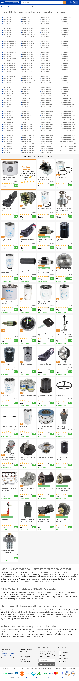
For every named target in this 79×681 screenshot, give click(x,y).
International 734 (64, 74)
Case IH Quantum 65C (47, 144)
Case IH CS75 (7, 106)
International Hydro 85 (66, 102)
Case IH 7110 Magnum (9, 58)
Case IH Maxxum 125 (28, 141)
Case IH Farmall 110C (28, 39)
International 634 (64, 61)
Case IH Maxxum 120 (28, 139)
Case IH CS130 (7, 100)
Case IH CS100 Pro (8, 91)
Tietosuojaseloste (41, 678)
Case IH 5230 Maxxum (9, 47)
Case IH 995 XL (7, 89)
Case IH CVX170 (7, 148)
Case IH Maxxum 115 (28, 137)
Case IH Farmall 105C (28, 30)
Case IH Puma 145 (46, 91)
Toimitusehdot (30, 678)
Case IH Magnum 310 (28, 128)
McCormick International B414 (68, 150)
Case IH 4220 (7, 28)
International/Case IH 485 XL (67, 115)
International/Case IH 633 (67, 122)
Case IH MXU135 (45, 80)
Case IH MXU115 (45, 74)
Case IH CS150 (7, 102)
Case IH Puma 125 (46, 85)
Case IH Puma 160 (46, 100)
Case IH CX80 (26, 21)
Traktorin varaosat (12, 7)
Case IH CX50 (7, 152)
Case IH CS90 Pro (8, 117)
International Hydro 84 (66, 100)
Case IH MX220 (45, 39)
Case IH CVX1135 (8, 124)
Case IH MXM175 (45, 65)
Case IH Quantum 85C (47, 148)
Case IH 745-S (7, 80)
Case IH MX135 (45, 26)
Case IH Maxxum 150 (28, 152)
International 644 (64, 63)
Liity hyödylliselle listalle (47, 664)
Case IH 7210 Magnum (9, 67)
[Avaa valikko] (2, 2)
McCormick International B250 (68, 146)
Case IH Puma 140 (46, 89)
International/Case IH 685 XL (67, 124)
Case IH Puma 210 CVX (47, 128)
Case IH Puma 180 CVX (47, 111)
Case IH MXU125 (45, 76)
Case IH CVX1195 (8, 135)
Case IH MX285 (45, 50)
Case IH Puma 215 (46, 130)
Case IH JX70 (25, 96)
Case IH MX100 (45, 17)
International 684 (64, 69)
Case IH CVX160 (7, 146)
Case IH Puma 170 (46, 106)
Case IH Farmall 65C (27, 63)
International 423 (64, 32)
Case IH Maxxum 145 (28, 150)
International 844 (64, 89)
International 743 (64, 76)
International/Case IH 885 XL (67, 135)
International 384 (64, 30)
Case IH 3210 (7, 17)
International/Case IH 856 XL (67, 133)
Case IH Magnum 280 (28, 126)
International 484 (64, 45)
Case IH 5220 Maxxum (9, 45)
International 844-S (65, 91)
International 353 (64, 21)
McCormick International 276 (68, 141)
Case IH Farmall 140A (28, 61)
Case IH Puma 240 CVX (47, 141)
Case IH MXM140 (45, 61)
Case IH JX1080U (26, 87)
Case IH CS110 (7, 96)
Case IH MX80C (45, 52)
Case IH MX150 (45, 28)
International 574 (64, 54)
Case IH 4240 (7, 32)
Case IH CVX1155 (8, 128)
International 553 (64, 50)
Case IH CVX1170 (8, 130)
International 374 (64, 26)
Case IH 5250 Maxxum (9, 52)
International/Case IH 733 (67, 126)
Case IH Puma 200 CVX (47, 124)
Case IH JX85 (25, 104)
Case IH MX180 (45, 32)
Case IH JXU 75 (26, 117)
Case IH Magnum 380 (28, 130)
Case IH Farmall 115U (28, 47)
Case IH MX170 (45, 30)
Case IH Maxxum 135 (28, 146)
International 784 (64, 80)
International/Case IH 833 (67, 130)
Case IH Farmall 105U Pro (29, 34)
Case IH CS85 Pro (8, 113)
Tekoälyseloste (66, 678)
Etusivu (3, 7)
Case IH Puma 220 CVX (47, 135)
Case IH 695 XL (7, 56)
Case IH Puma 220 (46, 133)
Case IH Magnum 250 (28, 124)
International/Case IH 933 (67, 137)
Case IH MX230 (45, 41)
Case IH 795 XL (7, 82)
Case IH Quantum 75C (47, 146)
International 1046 (46, 152)
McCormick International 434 (68, 144)
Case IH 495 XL (7, 34)
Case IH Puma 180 (46, 109)
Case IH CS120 (7, 98)
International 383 (64, 28)
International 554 (64, 52)
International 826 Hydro (66, 85)
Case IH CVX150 (7, 144)
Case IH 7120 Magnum (9, 61)
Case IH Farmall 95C (27, 76)
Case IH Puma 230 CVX (47, 139)
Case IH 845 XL (7, 85)
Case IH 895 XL (7, 87)
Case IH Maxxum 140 (28, 148)
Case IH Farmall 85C (27, 69)
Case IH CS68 (7, 104)
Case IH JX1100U (26, 91)
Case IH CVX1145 (8, 126)
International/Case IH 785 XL (67, 128)
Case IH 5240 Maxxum (9, 50)
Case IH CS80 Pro (8, 111)
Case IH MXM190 (45, 67)
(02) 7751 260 (7, 655)
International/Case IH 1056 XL (68, 104)
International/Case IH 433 (67, 113)
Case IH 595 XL (7, 54)
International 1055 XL (65, 17)
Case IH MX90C (45, 54)
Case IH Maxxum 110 (28, 135)
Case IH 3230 (7, 21)
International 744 (64, 78)
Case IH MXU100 (45, 69)
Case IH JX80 (25, 100)
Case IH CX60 (26, 17)
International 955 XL (65, 98)
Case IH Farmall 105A (28, 28)
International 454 (64, 39)
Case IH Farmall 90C (27, 71)
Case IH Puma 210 (46, 126)
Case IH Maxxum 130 (28, 144)
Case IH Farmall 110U (28, 41)
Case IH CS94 (7, 120)
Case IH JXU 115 (26, 115)
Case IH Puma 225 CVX (47, 137)
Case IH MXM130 (45, 58)
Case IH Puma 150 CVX (47, 96)
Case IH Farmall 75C (27, 65)
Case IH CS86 (7, 115)
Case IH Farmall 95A (27, 74)
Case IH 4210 (7, 26)
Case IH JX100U (26, 82)
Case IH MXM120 (45, 56)
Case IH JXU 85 (26, 120)
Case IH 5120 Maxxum (9, 37)
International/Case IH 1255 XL (68, 106)
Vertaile (16, 181)
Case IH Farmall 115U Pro (29, 50)
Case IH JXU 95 (26, 122)
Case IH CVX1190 (8, 133)
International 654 (64, 65)
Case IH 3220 (7, 19)
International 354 (64, 23)
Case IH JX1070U (26, 85)
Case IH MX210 (45, 37)
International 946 (64, 96)
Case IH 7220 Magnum (9, 69)
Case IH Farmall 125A (28, 58)
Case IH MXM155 (45, 63)
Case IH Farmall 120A (28, 52)
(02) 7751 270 (26, 653)
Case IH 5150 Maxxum (9, 43)
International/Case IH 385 (67, 111)
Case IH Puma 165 (46, 102)
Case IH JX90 (25, 106)
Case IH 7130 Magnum (9, 63)
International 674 (64, 67)
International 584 (64, 56)
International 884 (64, 93)
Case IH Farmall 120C (28, 54)
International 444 (64, 34)
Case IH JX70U (26, 98)
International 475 (64, 43)
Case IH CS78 (7, 109)
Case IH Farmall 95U (27, 78)
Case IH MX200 (45, 34)
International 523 (64, 47)
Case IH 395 (6, 23)
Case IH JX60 (25, 93)
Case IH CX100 (7, 150)
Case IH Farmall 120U (28, 56)
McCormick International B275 (68, 148)
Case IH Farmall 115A (28, 43)
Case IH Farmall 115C (28, 45)
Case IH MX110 (45, 21)
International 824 (64, 82)
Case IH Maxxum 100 (28, 133)
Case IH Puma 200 (46, 122)
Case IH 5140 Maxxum (9, 41)
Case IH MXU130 (45, 78)
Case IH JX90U (26, 109)
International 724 (64, 71)
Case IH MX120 (45, 23)
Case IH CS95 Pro (8, 122)
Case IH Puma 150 (46, 93)
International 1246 (65, 19)
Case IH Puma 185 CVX (47, 115)
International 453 (64, 37)
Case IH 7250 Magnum (9, 76)
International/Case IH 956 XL (67, 139)
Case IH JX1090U (26, 89)
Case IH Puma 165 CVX (47, 104)
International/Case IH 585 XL (67, 120)
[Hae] (64, 2)
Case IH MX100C (45, 19)
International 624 (64, 58)
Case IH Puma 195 (46, 117)
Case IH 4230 (7, 30)
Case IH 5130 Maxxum (9, 39)
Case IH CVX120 (7, 137)
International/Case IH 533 (67, 117)
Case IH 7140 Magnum (9, 65)
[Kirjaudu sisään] (70, 2)
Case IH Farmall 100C (28, 26)
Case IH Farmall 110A (28, 37)
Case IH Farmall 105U (28, 32)
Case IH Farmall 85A (27, 67)
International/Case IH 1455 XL (68, 109)
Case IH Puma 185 (46, 113)
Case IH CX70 (26, 19)
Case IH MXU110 (45, 71)
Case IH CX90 (26, 23)
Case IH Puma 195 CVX (47, 120)
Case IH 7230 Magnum (9, 71)
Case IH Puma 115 (46, 82)
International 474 (64, 41)
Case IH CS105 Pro (8, 93)
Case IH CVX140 (7, 141)
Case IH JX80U (26, 102)
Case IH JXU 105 (26, 113)
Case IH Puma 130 (46, 87)
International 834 (64, 87)
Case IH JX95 (25, 111)
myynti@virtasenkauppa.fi (8, 653)
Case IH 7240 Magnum (9, 74)
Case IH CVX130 (7, 139)
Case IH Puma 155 (46, 98)
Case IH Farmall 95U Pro (28, 80)
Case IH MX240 (45, 43)
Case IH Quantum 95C (47, 150)
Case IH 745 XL (7, 78)
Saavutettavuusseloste (54, 678)
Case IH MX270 (45, 47)
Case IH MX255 (45, 45)
